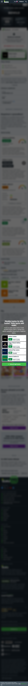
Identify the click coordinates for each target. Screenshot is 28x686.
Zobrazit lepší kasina (15, 364)
